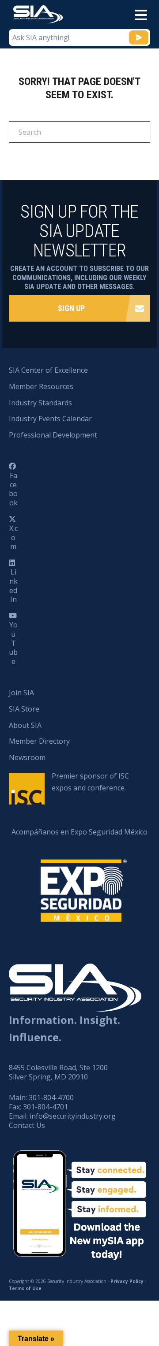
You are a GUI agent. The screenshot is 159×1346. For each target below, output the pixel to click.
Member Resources (41, 386)
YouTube (13, 643)
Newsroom (27, 757)
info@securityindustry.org (73, 1116)
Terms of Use (25, 1288)
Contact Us (27, 1125)
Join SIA (21, 692)
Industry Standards (40, 403)
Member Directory (39, 741)
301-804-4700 (51, 1097)
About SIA (25, 725)
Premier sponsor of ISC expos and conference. (90, 782)
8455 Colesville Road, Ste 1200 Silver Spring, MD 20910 (58, 1072)
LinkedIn (13, 585)
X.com (13, 537)
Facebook (13, 489)
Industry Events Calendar (50, 418)
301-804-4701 (45, 1107)
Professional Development (53, 435)
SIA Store (24, 709)
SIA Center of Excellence (48, 370)
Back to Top (115, 1296)
